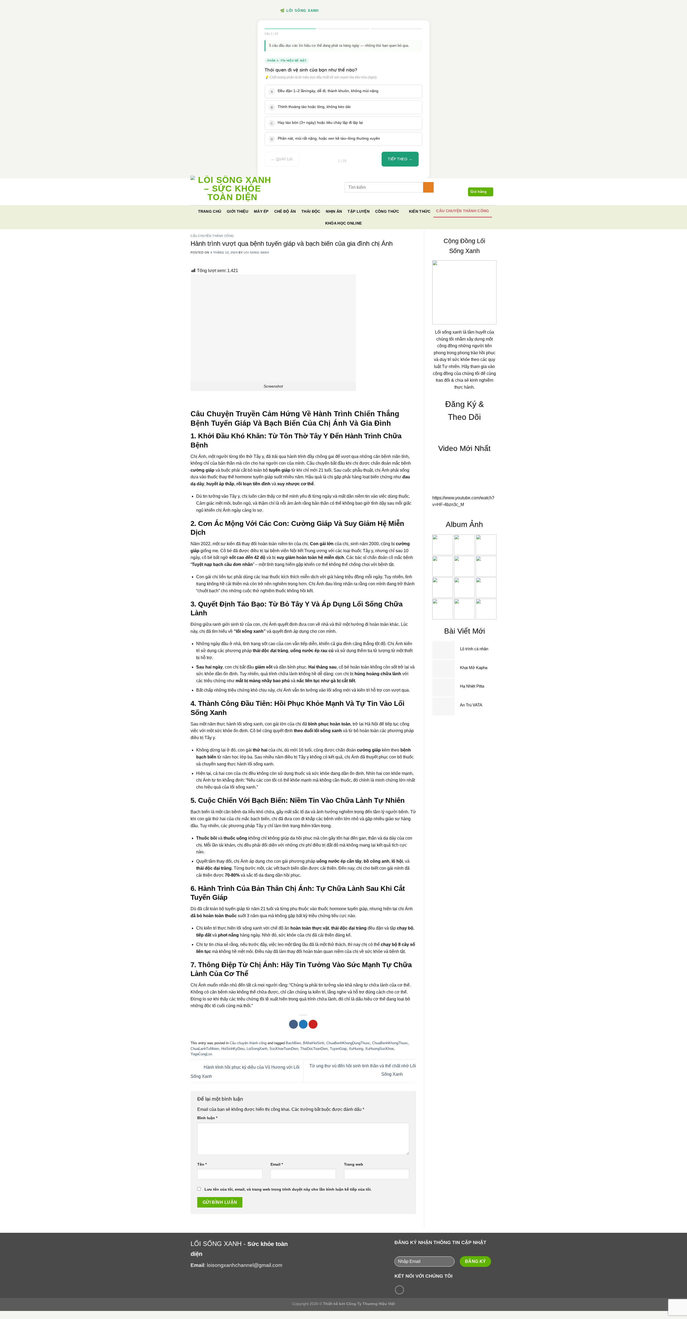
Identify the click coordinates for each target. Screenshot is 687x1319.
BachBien (293, 1043)
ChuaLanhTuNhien (205, 1049)
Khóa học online (343, 223)
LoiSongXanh (257, 1049)
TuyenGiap (338, 1049)
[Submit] (428, 187)
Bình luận (207, 1118)
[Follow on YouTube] (399, 1289)
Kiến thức (420, 211)
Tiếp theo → (400, 159)
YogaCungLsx (201, 1054)
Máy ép (261, 211)
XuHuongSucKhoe (379, 1049)
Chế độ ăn (285, 211)
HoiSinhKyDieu (232, 1049)
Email (277, 1164)
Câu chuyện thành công (462, 211)
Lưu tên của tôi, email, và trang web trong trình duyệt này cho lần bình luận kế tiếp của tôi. (288, 1189)
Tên (202, 1164)
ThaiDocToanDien (314, 1049)
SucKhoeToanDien (283, 1049)
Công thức (387, 211)
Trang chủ (209, 211)
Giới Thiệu (237, 211)
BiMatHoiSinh (313, 1043)
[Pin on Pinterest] (335, 197)
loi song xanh (256, 252)
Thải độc (310, 211)
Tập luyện (359, 211)
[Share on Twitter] (327, 197)
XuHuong (356, 1049)
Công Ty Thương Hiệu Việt (370, 1304)
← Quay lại (282, 159)
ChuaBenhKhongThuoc (390, 1043)
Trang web (353, 1164)
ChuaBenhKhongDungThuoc (348, 1043)
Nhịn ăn (334, 211)
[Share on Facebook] (317, 197)
